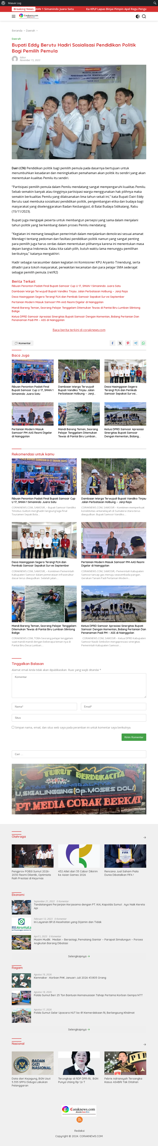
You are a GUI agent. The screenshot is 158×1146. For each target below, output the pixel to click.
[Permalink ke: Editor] (15, 58)
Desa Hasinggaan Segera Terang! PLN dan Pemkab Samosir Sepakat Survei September (68, 296)
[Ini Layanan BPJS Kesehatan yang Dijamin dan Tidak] (21, 925)
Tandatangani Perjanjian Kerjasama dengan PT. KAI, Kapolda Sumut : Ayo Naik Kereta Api (89, 906)
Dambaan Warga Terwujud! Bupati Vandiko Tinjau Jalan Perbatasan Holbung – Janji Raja (70, 291)
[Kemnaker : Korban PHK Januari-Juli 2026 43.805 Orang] (21, 980)
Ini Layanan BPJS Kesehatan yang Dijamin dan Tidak (68, 922)
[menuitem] (3, 3)
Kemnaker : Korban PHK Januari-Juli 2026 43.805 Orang (70, 977)
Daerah (16, 38)
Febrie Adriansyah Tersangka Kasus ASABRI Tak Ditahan (123, 1080)
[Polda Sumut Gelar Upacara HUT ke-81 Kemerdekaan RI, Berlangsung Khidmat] (21, 1015)
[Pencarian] (144, 16)
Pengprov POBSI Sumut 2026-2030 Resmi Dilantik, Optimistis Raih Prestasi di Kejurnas (31, 875)
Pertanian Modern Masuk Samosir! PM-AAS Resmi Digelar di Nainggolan (57, 302)
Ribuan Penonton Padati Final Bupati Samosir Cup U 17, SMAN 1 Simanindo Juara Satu (66, 286)
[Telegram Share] (136, 343)
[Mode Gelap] (137, 16)
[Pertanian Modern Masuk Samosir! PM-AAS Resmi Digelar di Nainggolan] (33, 414)
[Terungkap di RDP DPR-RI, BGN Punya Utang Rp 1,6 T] (79, 1063)
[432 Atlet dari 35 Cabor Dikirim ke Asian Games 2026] (79, 856)
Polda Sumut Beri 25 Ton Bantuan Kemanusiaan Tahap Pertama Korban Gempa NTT (88, 995)
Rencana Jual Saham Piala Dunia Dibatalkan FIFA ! (121, 873)
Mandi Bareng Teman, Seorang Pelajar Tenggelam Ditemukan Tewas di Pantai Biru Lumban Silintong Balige (76, 309)
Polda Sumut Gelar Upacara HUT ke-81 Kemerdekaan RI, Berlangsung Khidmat (84, 1012)
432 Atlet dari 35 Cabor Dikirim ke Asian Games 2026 (78, 873)
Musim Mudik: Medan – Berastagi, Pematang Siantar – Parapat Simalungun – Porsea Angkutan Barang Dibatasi (88, 941)
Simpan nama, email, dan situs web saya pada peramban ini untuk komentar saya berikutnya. (73, 727)
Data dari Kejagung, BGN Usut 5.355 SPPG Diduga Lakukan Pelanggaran (31, 1082)
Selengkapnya (77, 956)
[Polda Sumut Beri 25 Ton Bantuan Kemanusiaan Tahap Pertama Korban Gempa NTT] (21, 998)
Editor (23, 57)
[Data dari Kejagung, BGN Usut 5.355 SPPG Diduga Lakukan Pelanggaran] (33, 1063)
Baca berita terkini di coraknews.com (79, 330)
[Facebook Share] (112, 343)
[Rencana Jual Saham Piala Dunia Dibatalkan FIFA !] (125, 856)
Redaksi (79, 1131)
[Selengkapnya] (144, 837)
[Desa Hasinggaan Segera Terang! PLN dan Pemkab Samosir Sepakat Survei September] (125, 371)
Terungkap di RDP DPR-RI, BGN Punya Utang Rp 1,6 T (78, 1080)
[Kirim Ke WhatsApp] (143, 343)
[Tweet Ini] (120, 343)
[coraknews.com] (28, 16)
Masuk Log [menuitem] (14, 3)
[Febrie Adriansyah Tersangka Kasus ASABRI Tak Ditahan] (125, 1063)
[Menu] (14, 16)
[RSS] (79, 1120)
